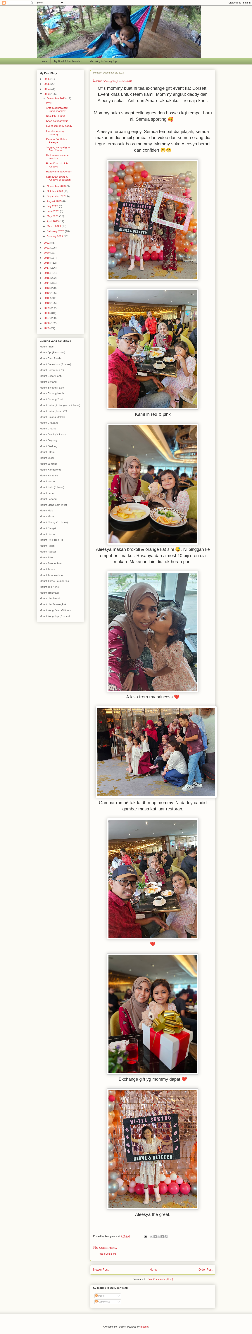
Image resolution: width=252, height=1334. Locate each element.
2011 (47, 297)
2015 (47, 277)
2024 (47, 89)
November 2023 (56, 186)
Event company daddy (59, 125)
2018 (47, 262)
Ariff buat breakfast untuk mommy (57, 109)
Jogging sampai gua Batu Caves (58, 149)
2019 (47, 257)
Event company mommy (113, 80)
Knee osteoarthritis (57, 120)
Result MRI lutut (55, 115)
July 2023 (53, 206)
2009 (47, 308)
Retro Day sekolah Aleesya (57, 165)
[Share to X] (159, 1236)
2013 (47, 287)
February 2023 (56, 231)
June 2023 (53, 211)
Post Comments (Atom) (160, 1279)
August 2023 (54, 201)
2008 (47, 313)
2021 (47, 247)
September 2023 (57, 196)
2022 (47, 242)
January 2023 (55, 236)
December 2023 (56, 98)
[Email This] (152, 1236)
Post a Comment (107, 1253)
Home (44, 61)
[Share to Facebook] (162, 1236)
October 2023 (55, 191)
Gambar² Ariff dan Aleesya (56, 141)
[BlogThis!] (155, 1236)
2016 (47, 272)
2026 (47, 78)
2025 (47, 83)
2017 (47, 267)
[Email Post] (145, 1236)
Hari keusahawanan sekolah (57, 157)
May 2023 (53, 216)
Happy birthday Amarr (59, 171)
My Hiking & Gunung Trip (103, 61)
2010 (47, 302)
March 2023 (54, 226)
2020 (47, 252)
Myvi (48, 102)
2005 (47, 328)
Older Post (205, 1269)
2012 (47, 292)
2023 (47, 93)
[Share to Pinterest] (166, 1236)
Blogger (144, 1326)
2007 (47, 318)
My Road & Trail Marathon (68, 61)
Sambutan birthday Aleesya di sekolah (58, 178)
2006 (47, 323)
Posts (101, 1295)
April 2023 (53, 221)
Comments (104, 1301)
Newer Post (100, 1269)
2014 (47, 282)
